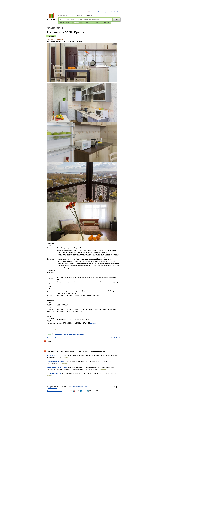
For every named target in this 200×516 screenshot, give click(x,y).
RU (118, 12)
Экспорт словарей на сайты (54, 390)
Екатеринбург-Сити (54, 373)
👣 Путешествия (52, 387)
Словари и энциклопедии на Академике (75, 16)
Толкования (76, 22)
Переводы (87, 22)
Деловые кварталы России (57, 367)
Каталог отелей (65, 22)
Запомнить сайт (94, 12)
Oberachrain (113, 337)
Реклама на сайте (83, 386)
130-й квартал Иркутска (55, 361)
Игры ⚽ (106, 22)
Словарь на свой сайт (108, 12)
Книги (96, 22)
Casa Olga (53, 337)
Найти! (116, 19)
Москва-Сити (52, 355)
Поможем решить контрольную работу (69, 334)
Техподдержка (74, 386)
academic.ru (51, 22)
